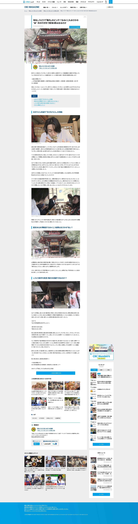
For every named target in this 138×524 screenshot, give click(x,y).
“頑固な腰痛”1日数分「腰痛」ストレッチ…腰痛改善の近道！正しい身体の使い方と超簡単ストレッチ (104, 377)
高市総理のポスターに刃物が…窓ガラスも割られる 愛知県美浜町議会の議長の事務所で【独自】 (104, 460)
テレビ (38, 2)
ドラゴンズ (83, 2)
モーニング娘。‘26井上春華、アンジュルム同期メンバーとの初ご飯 (104, 438)
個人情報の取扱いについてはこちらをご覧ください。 (36, 505)
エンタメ (35, 418)
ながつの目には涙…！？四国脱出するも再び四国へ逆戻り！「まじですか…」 (38, 409)
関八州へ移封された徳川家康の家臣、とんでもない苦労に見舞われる (104, 383)
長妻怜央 (58, 418)
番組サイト (36, 443)
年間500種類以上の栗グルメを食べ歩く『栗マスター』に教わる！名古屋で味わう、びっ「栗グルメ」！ (72, 409)
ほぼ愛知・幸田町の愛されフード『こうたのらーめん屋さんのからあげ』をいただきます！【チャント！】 (39, 393)
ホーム (25, 10)
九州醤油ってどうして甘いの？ (103, 389)
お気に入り (110, 7)
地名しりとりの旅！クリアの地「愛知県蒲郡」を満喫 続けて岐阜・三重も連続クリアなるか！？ (55, 393)
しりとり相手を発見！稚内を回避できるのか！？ (44, 103)
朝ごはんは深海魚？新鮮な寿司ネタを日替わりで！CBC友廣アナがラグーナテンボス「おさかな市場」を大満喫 (104, 411)
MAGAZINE (71, 2)
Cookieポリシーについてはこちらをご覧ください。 (35, 510)
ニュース (59, 2)
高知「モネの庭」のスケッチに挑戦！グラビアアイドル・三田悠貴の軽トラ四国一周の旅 (104, 432)
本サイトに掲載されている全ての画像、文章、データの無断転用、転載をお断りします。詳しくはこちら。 (46, 509)
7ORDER (42, 418)
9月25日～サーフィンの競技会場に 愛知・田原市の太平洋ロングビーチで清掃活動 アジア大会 (104, 488)
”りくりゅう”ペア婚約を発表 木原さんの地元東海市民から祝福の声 (104, 467)
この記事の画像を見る (55, 373)
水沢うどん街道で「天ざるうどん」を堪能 (43, 99)
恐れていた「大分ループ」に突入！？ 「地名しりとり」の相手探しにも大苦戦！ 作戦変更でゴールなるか (34, 488)
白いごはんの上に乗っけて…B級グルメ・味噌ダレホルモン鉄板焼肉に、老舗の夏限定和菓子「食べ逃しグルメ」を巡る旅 (72, 394)
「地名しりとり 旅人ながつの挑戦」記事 (51, 10)
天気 (64, 2)
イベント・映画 (51, 2)
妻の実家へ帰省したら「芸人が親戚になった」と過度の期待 (104, 403)
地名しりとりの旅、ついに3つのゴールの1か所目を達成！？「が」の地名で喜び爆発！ (55, 469)
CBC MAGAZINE (31, 7)
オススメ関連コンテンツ (39, 105)
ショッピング (100, 2)
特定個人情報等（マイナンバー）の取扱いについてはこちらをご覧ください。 (41, 507)
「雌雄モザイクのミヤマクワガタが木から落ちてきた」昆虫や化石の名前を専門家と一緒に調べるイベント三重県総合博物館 (104, 481)
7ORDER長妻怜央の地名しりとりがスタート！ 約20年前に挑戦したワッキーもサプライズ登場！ (55, 488)
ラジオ (43, 2)
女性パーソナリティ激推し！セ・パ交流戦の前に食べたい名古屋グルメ (55, 408)
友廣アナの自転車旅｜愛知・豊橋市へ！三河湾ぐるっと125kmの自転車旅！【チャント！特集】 (104, 418)
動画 (77, 2)
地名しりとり (50, 418)
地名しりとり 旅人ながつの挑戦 (35, 10)
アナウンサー (91, 2)
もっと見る (101, 444)
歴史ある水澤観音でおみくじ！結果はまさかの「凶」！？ (46, 101)
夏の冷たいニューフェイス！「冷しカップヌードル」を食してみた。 (104, 396)
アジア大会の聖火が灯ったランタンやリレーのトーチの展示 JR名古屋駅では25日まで (104, 474)
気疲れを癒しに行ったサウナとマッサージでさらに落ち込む (104, 424)
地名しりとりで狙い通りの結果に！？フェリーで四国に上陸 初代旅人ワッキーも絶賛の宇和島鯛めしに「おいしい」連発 (34, 470)
